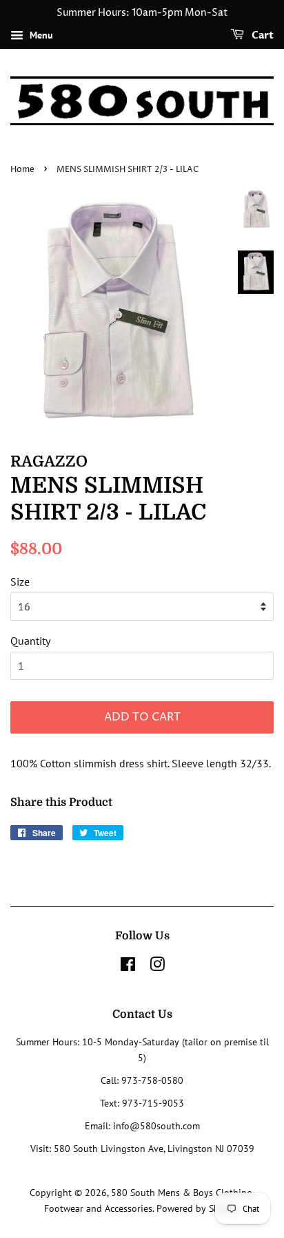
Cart (262, 35)
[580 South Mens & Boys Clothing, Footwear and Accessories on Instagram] (157, 967)
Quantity (30, 641)
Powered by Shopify (198, 1208)
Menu (40, 35)
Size (20, 581)
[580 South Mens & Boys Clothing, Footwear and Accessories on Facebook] (128, 967)
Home (22, 169)
